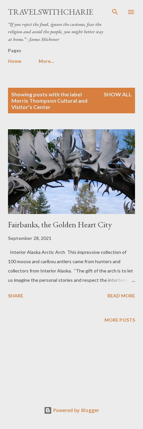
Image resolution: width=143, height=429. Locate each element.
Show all (118, 94)
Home (14, 61)
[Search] (115, 12)
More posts (119, 320)
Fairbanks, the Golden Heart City (60, 224)
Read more (121, 295)
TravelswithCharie (50, 12)
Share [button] (15, 295)
